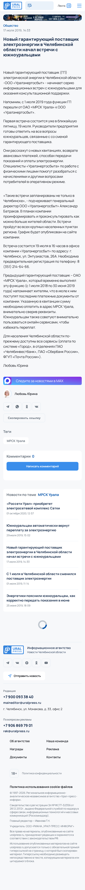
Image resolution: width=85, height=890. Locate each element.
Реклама (52, 749)
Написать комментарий (42, 466)
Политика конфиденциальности (42, 773)
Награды (16, 749)
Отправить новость (27, 676)
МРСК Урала (16, 441)
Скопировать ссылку (24, 418)
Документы (18, 757)
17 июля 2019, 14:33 (16, 30)
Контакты (53, 757)
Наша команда (57, 741)
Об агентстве (20, 741)
